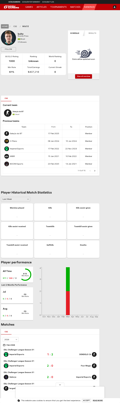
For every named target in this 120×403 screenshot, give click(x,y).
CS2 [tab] (6, 98)
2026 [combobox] (6, 339)
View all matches (83, 76)
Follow (8, 49)
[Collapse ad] (60, 384)
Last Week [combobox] (7, 199)
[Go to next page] (94, 170)
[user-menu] (114, 7)
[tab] (75, 33)
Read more (98, 400)
